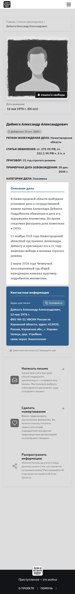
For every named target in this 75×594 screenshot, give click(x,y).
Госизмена (40, 178)
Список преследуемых (30, 21)
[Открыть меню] (69, 4)
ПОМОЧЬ (47, 588)
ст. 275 (41, 149)
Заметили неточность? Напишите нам (34, 350)
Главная (10, 21)
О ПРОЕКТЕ (26, 588)
